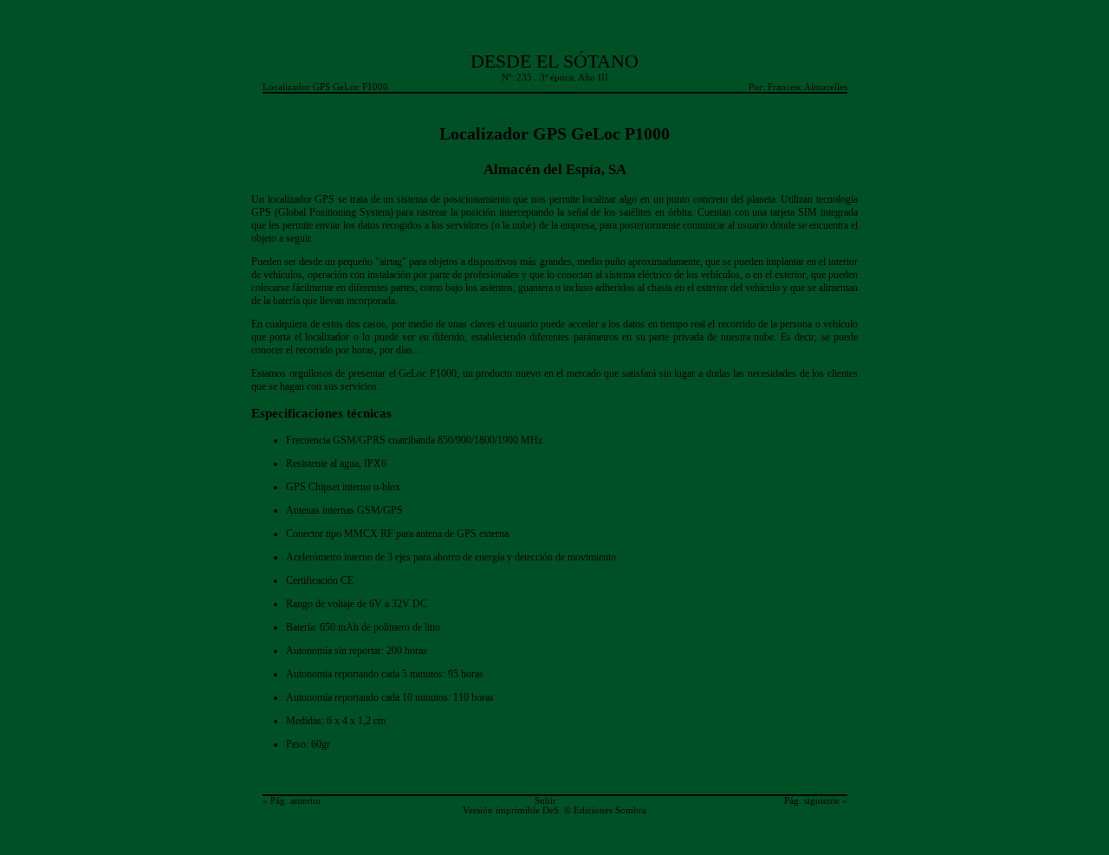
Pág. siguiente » (815, 801)
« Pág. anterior (292, 801)
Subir (545, 801)
